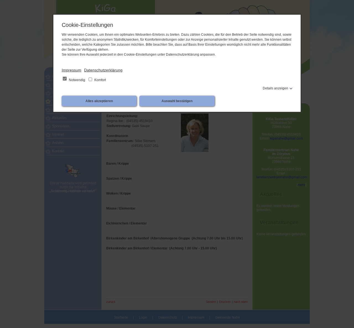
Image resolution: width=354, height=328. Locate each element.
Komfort (99, 80)
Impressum (71, 70)
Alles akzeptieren (99, 101)
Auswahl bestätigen (177, 101)
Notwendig (77, 80)
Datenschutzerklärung (103, 70)
